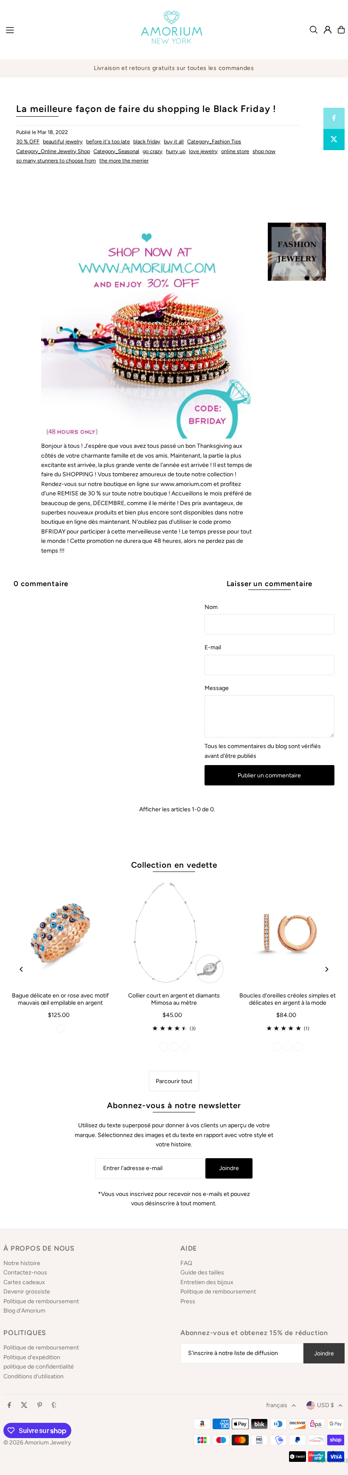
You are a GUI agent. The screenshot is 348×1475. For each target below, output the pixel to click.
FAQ (186, 1263)
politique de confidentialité (38, 1366)
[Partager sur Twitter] (334, 139)
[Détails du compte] (327, 30)
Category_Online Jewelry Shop (53, 151)
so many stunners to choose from (56, 160)
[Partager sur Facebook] (334, 118)
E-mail (213, 647)
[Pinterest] (39, 1405)
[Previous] (21, 969)
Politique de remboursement (41, 1301)
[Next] (326, 969)
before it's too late (108, 141)
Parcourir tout (174, 1081)
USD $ (325, 1405)
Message (217, 688)
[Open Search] (313, 30)
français (276, 1405)
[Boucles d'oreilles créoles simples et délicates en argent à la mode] (287, 933)
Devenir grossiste (26, 1291)
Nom (211, 607)
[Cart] (341, 30)
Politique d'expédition (31, 1357)
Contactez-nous (25, 1272)
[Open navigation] (64, 29)
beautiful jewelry (63, 141)
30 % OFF (27, 141)
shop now (264, 151)
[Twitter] (24, 1405)
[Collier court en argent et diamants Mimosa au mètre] (174, 933)
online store (235, 151)
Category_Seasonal (116, 151)
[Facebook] (9, 1405)
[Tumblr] (54, 1405)
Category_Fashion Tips (214, 141)
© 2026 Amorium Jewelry (37, 1442)
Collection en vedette (174, 865)
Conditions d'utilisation (33, 1376)
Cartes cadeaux (24, 1282)
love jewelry (203, 151)
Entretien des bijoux (206, 1282)
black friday (146, 141)
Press (187, 1301)
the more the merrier (124, 160)
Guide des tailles (202, 1272)
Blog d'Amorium (24, 1310)
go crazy (153, 151)
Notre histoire (21, 1263)
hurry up (175, 151)
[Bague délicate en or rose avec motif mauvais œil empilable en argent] (60, 933)
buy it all (174, 141)
